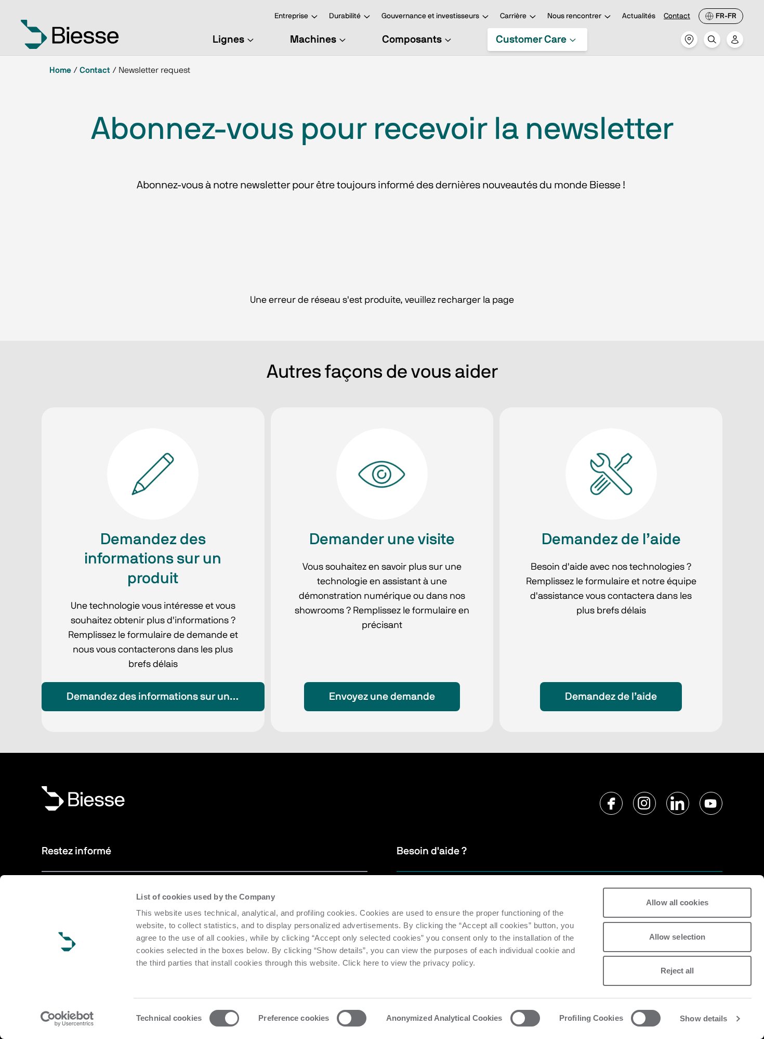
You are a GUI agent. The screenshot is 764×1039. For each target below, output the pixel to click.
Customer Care (531, 39)
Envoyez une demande (382, 696)
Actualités (638, 16)
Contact (677, 16)
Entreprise (291, 16)
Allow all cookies (677, 902)
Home (60, 70)
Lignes (228, 39)
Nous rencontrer (574, 16)
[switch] (351, 1018)
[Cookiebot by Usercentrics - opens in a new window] (67, 1019)
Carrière (513, 16)
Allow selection (677, 936)
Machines (313, 39)
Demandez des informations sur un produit (166, 696)
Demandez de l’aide (611, 696)
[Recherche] (712, 39)
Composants (412, 39)
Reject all (677, 970)
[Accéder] (735, 39)
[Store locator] (689, 39)
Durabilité (345, 16)
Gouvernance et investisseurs (430, 16)
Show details (703, 1018)
